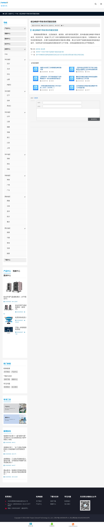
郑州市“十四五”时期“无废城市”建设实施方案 (50, 52)
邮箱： (40, 106)
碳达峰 (43, 49)
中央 (16, 14)
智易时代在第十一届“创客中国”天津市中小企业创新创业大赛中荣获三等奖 (15, 437)
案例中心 (7, 275)
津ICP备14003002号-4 (61, 518)
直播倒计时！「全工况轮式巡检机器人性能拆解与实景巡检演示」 (15, 449)
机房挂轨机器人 (21, 317)
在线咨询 (52, 525)
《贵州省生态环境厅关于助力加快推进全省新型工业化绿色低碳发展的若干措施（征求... (86, 69)
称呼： (40, 102)
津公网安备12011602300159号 (80, 518)
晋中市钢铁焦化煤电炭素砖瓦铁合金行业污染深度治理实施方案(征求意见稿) (60, 54)
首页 (5, 14)
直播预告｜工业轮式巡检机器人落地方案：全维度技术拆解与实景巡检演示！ (15, 460)
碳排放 (38, 49)
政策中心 (11, 14)
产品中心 (7, 271)
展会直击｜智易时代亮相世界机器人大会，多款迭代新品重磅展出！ (15, 472)
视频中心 (16, 271)
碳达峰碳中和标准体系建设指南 (45, 30)
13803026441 (73, 526)
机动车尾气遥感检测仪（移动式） (21, 307)
